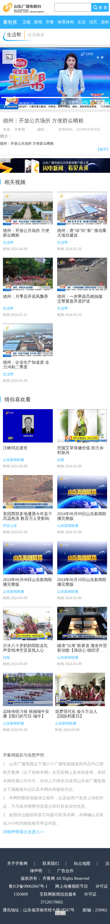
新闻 (38, 22)
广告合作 (65, 871)
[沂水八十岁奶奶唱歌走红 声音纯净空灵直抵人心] (28, 623)
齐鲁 (50, 22)
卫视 (26, 22)
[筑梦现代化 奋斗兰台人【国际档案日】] (80, 689)
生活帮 (8, 242)
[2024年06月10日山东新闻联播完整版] (82, 557)
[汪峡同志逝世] (28, 426)
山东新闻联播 (13, 460)
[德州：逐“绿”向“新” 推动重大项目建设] (82, 208)
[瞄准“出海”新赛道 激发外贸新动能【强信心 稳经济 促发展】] (82, 623)
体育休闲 (65, 22)
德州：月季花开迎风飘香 (25, 296)
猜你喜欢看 (17, 399)
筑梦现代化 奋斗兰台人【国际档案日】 (76, 713)
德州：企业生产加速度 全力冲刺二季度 (26, 364)
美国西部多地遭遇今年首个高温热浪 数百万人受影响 (27, 516)
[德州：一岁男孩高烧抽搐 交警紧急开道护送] (82, 274)
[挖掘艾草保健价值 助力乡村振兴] (82, 426)
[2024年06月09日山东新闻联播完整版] (82, 491)
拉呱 (60, 460)
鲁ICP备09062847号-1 (28, 886)
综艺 (93, 22)
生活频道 (36, 35)
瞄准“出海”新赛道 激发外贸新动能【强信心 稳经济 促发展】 (82, 650)
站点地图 (82, 863)
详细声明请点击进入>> (24, 832)
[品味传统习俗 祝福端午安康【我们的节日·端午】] (28, 689)
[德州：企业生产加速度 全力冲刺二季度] (28, 340)
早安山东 (10, 526)
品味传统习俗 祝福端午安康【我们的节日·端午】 (26, 713)
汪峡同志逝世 (15, 448)
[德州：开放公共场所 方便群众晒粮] (28, 208)
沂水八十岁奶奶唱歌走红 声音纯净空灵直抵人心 (25, 648)
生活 (81, 22)
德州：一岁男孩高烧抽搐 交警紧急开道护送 (79, 298)
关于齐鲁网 (17, 863)
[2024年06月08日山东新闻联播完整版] (28, 557)
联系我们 (51, 863)
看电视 (10, 22)
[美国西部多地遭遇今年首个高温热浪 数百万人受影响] (28, 491)
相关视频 (15, 182)
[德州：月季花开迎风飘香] (28, 274)
